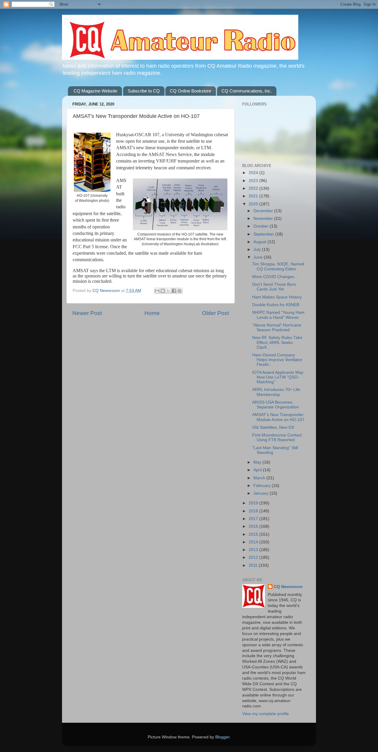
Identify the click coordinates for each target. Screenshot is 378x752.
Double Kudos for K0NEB (275, 305)
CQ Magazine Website (95, 90)
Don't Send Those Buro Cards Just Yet (274, 286)
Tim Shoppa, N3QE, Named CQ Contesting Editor (278, 266)
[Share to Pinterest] (180, 291)
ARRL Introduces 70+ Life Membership (276, 392)
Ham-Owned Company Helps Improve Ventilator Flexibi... (277, 360)
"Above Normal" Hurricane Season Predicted (276, 327)
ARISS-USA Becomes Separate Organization (275, 404)
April (258, 470)
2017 (254, 519)
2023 (254, 180)
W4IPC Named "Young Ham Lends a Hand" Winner (278, 314)
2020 (254, 204)
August (260, 242)
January (261, 493)
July (257, 249)
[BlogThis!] (163, 291)
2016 (254, 526)
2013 (254, 550)
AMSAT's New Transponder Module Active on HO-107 (278, 417)
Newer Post (87, 313)
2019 (254, 503)
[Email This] (157, 291)
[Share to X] (168, 291)
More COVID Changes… (275, 277)
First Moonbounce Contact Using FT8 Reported (277, 437)
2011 (254, 565)
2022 (254, 188)
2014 (254, 542)
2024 (254, 172)
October (261, 226)
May (258, 462)
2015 (254, 534)
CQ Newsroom (288, 586)
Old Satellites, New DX (273, 427)
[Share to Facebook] (174, 291)
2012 (254, 557)
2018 (254, 511)
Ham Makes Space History (277, 297)
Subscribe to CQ (144, 90)
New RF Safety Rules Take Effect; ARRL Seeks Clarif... (277, 342)
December (263, 211)
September (264, 234)
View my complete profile (265, 714)
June (258, 257)
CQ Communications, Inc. (246, 90)
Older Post (215, 313)
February (262, 485)
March (259, 478)
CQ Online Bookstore (190, 90)
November (263, 218)
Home (152, 313)
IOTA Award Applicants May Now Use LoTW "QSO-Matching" (277, 377)
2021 (254, 196)
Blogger (222, 737)
